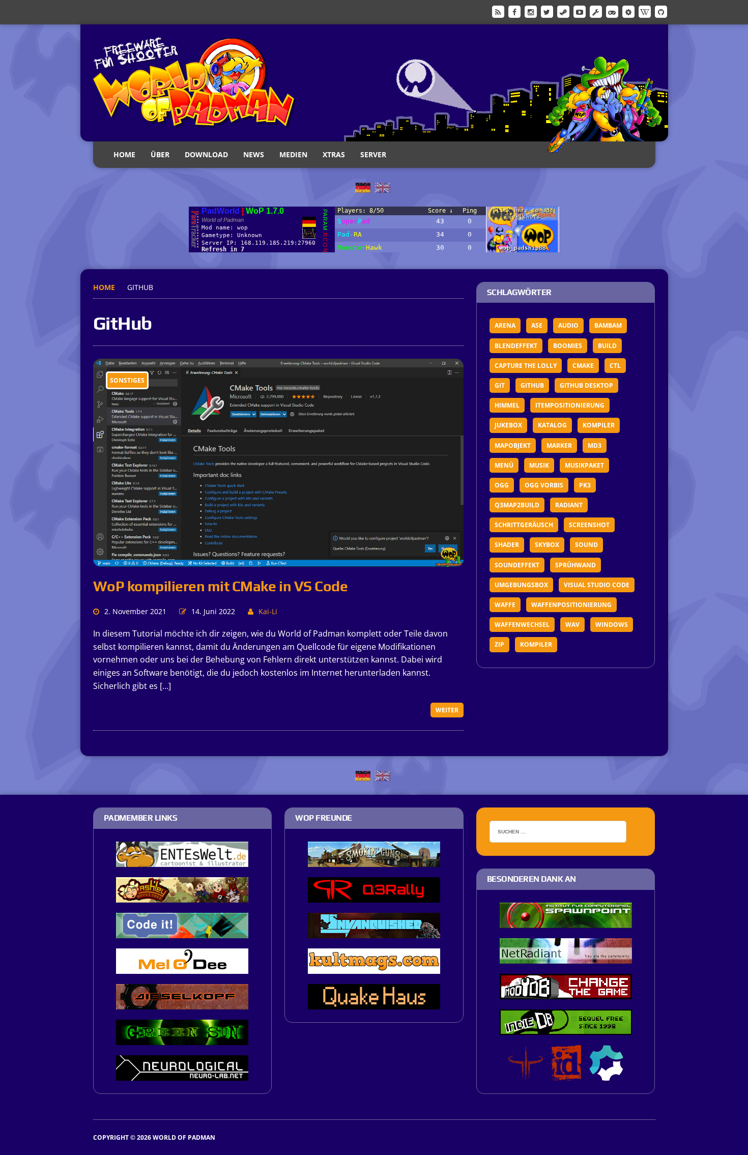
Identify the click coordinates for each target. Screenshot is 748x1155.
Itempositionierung (570, 405)
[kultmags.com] (374, 966)
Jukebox (508, 425)
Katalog (552, 425)
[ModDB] (596, 11)
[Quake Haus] (374, 1002)
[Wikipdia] (645, 11)
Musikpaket (584, 465)
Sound (586, 544)
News (253, 154)
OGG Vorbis (544, 485)
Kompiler (599, 425)
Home (124, 154)
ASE (536, 325)
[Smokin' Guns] (374, 859)
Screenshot (589, 525)
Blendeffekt (516, 345)
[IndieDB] (612, 11)
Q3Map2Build (517, 505)
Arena (505, 325)
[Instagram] (531, 11)
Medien (293, 154)
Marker (559, 445)
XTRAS (334, 154)
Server (373, 154)
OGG (502, 485)
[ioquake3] (525, 1073)
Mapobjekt (513, 445)
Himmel (507, 405)
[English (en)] (382, 186)
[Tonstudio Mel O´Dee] (182, 966)
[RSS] (498, 11)
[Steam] (563, 11)
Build (607, 345)
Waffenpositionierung (571, 604)
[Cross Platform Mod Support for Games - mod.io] (606, 1073)
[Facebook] (514, 11)
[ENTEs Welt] (182, 859)
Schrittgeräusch (524, 525)
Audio (568, 325)
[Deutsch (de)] (362, 186)
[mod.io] (628, 11)
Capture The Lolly (526, 365)
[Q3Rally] (374, 895)
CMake (583, 365)
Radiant (569, 505)
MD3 (594, 445)
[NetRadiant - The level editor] (566, 956)
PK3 (585, 485)
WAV (572, 624)
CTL (615, 365)
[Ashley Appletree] (182, 895)
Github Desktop (586, 385)
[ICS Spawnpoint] (566, 921)
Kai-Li (267, 611)
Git (500, 385)
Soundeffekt (517, 565)
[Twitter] (547, 11)
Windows (611, 624)
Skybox (547, 544)
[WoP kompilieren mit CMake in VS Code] (278, 560)
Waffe (505, 604)
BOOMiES (567, 345)
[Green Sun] (182, 1038)
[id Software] (566, 1073)
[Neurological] (182, 1073)
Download (206, 154)
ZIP (499, 644)
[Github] (661, 11)
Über (160, 154)
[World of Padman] (374, 83)
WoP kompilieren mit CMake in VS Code (220, 586)
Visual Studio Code (596, 585)
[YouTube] (579, 11)
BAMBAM (608, 325)
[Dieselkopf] (182, 1002)
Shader (507, 544)
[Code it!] (182, 931)
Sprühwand (575, 565)
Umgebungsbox (521, 585)
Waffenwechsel (522, 624)
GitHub (532, 385)
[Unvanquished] (374, 931)
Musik (539, 465)
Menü (504, 465)
